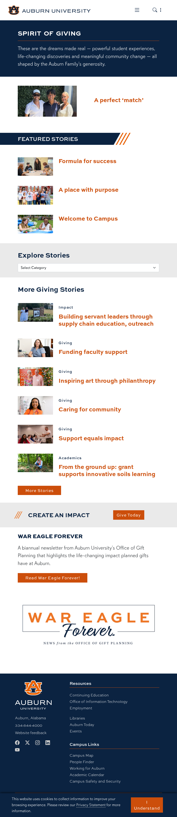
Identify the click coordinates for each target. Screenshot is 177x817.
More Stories (39, 490)
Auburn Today (82, 724)
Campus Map (81, 755)
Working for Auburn (87, 768)
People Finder (82, 761)
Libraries (77, 718)
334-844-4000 (28, 725)
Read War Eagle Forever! (52, 577)
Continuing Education (89, 695)
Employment (81, 708)
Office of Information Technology (99, 701)
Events (76, 731)
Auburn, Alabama (30, 717)
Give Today (129, 515)
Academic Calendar (87, 774)
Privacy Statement (91, 804)
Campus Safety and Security (95, 781)
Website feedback (31, 732)
